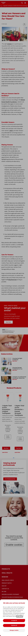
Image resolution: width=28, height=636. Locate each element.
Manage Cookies (14, 630)
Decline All (14, 625)
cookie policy (19, 616)
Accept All (14, 620)
